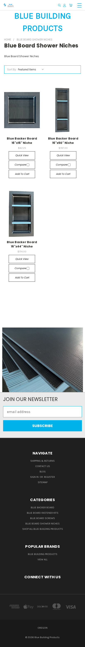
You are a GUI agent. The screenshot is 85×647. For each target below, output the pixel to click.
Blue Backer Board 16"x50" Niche (63, 140)
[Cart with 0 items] (70, 5)
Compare (20, 164)
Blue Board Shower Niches (42, 523)
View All (42, 559)
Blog (43, 471)
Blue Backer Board (42, 507)
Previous (7, 643)
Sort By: (12, 69)
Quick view (21, 155)
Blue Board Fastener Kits (42, 512)
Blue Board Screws (42, 518)
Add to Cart (22, 174)
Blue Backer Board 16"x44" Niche (22, 244)
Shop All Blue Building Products (42, 529)
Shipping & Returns (42, 460)
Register (49, 476)
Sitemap (42, 482)
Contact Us (42, 466)
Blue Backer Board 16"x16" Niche (22, 140)
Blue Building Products (42, 554)
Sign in (34, 476)
